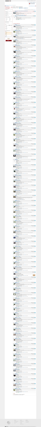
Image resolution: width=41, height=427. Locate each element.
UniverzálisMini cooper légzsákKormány (17, 272)
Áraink (29, 2)
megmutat (24, 28)
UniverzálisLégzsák (16, 195)
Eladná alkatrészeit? (32, 3)
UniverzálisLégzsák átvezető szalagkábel (17, 30)
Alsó (6, 20)
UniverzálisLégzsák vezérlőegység (17, 292)
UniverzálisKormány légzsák (16, 112)
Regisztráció (31, 2)
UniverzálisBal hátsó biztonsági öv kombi (17, 91)
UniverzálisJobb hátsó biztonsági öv (17, 55)
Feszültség (6, 26)
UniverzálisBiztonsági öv (16, 35)
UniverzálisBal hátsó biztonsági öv (17, 61)
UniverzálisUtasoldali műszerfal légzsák (17, 50)
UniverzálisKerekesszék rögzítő (17, 107)
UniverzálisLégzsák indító (16, 39)
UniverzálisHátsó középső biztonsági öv (17, 117)
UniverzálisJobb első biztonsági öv (17, 102)
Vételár (7, 9)
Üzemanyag (6, 28)
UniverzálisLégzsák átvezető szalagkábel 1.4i (18, 266)
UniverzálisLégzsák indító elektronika (17, 45)
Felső (9, 20)
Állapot (5, 24)
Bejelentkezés (34, 2)
